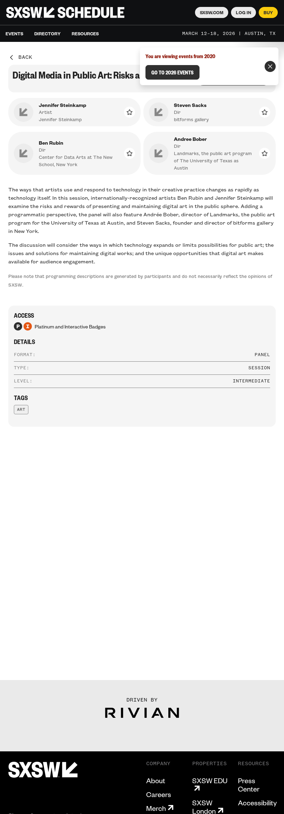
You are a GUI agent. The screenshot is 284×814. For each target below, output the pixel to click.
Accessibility (257, 802)
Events (14, 33)
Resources (85, 33)
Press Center (248, 784)
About (155, 780)
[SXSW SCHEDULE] (65, 12)
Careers (158, 794)
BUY (268, 12)
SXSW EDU (210, 780)
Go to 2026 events (172, 72)
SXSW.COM (211, 12)
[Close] (270, 66)
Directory (47, 33)
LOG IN (243, 12)
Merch (156, 808)
